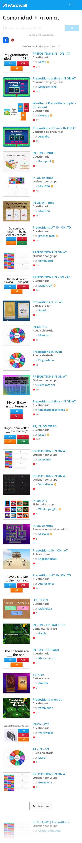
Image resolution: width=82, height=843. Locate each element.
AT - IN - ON (41, 749)
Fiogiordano (46, 360)
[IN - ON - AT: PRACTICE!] (16, 633)
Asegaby (43, 136)
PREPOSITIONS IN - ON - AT (52, 53)
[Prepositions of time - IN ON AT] (16, 86)
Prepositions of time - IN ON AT (54, 78)
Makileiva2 (45, 608)
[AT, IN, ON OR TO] (16, 434)
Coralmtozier (46, 385)
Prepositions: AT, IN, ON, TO (52, 227)
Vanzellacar (45, 484)
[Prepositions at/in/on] (16, 360)
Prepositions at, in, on (48, 302)
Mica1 (42, 62)
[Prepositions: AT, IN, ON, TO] (16, 235)
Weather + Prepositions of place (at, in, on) (55, 105)
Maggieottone (47, 87)
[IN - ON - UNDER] (16, 161)
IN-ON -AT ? (41, 724)
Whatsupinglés (48, 509)
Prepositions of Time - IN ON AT (54, 128)
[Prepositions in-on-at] (16, 708)
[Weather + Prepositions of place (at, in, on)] (16, 111)
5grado (42, 310)
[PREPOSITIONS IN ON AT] (16, 260)
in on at (49, 17)
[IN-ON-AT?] (16, 335)
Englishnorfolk (47, 559)
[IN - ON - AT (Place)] (16, 658)
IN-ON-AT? (40, 327)
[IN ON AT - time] (16, 211)
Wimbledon (45, 708)
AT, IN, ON (41, 600)
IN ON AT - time (43, 202)
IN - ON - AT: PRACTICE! (49, 625)
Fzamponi (44, 161)
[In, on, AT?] (16, 509)
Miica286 (44, 186)
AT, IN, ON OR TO (45, 426)
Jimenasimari (46, 236)
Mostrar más (41, 806)
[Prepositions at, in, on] (16, 310)
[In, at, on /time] (16, 186)
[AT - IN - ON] (16, 757)
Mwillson (44, 211)
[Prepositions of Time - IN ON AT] (16, 136)
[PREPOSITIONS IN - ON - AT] (16, 62)
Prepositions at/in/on (47, 352)
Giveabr (43, 683)
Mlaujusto (44, 335)
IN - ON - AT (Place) (46, 650)
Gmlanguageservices (51, 410)
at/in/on (38, 674)
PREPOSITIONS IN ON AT (50, 252)
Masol (42, 757)
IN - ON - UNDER (44, 153)
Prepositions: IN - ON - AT (50, 550)
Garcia (42, 633)
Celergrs (43, 115)
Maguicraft (45, 285)
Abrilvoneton (46, 658)
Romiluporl (45, 260)
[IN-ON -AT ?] (16, 732)
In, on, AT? (40, 501)
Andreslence (46, 583)
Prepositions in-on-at (47, 699)
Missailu (43, 534)
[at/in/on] (16, 683)
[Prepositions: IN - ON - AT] (16, 558)
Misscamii (44, 459)
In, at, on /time (43, 178)
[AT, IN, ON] (16, 608)
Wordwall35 (46, 733)
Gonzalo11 (45, 782)
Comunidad (17, 17)
